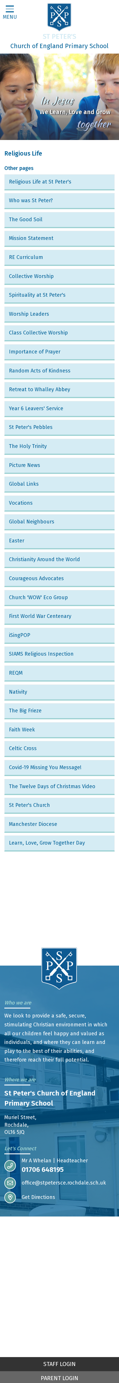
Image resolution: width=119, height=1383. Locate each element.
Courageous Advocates (36, 578)
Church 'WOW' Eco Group (38, 597)
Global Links (24, 484)
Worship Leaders (29, 314)
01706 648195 (43, 1170)
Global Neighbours (31, 522)
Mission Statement (31, 238)
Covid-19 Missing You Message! (45, 767)
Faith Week (22, 729)
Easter (16, 541)
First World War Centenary (40, 616)
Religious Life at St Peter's (40, 182)
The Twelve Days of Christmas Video (52, 786)
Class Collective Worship (38, 333)
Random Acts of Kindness (39, 371)
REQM (16, 673)
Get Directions (38, 1197)
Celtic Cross (23, 748)
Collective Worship (31, 276)
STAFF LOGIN (59, 1364)
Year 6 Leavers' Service (36, 408)
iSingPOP (19, 635)
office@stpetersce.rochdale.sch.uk (64, 1183)
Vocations (21, 503)
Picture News (24, 465)
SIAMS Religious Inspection (41, 654)
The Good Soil (25, 219)
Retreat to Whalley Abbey (39, 389)
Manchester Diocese (33, 824)
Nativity (18, 692)
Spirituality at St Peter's (37, 295)
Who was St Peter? (31, 200)
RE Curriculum (26, 257)
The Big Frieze (25, 710)
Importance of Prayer (34, 352)
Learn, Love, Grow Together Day (47, 843)
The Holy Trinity (28, 446)
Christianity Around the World (44, 559)
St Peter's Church (29, 805)
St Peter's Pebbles (31, 427)
